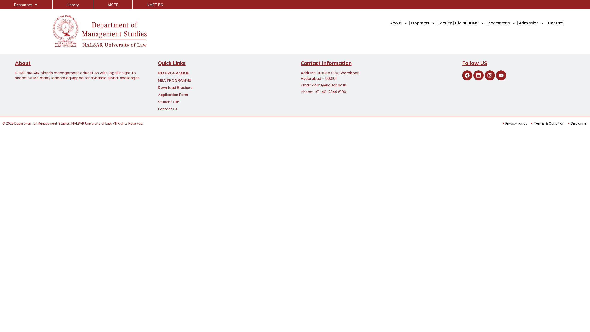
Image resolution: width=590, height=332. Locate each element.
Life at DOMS (466, 23)
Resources (23, 4)
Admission (529, 23)
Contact (556, 23)
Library (73, 4)
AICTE (112, 4)
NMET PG (155, 4)
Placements (499, 23)
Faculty (445, 23)
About (396, 23)
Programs (420, 23)
